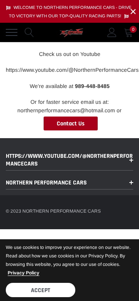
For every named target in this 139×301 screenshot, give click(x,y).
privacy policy (23, 273)
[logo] (71, 32)
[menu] (11, 32)
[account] (112, 32)
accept (40, 290)
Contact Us (71, 124)
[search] (29, 32)
